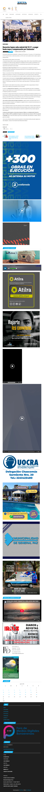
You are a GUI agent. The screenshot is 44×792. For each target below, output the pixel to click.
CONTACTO (36, 14)
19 (14, 694)
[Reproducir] (4, 382)
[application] (22, 211)
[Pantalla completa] (20, 382)
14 (25, 692)
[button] (22, 211)
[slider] (11, 382)
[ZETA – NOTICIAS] (3, 14)
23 (36, 694)
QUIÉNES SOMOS (8, 17)
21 (25, 694)
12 (14, 692)
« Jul (3, 700)
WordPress (21, 790)
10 (3, 692)
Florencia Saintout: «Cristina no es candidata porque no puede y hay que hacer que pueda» (14, 137)
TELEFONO (5, 744)
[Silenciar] (18, 382)
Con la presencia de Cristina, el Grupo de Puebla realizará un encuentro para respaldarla (30, 137)
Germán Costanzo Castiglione (20, 51)
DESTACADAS (18, 14)
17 (3, 694)
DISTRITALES (24, 14)
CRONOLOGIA (30, 14)
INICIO (7, 14)
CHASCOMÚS (11, 14)
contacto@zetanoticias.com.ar (8, 749)
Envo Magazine (28, 790)
